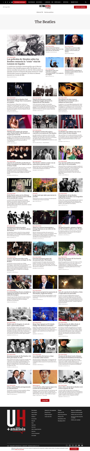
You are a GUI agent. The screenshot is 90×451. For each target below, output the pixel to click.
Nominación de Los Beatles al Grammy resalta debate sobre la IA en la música (74, 72)
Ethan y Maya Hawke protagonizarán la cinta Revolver (19, 387)
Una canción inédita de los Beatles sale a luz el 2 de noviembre (69, 163)
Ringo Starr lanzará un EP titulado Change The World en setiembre (43, 324)
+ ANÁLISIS (47, 2)
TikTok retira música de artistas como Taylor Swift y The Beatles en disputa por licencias (18, 133)
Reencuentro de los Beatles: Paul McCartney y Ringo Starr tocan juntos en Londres (19, 101)
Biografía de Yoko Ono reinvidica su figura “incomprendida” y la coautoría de (54, 72)
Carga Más (45, 400)
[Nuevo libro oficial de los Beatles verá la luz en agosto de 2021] (70, 377)
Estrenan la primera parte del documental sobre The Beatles (42, 259)
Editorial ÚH (40, 12)
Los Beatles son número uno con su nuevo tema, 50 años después (69, 132)
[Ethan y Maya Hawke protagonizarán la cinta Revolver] (19, 377)
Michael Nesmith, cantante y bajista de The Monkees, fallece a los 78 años (70, 228)
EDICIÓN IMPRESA (80, 7)
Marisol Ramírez (46, 142)
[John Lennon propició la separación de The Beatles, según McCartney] (45, 282)
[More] (42, 2)
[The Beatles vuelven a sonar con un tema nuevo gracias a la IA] (45, 153)
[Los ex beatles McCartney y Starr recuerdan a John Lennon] (45, 346)
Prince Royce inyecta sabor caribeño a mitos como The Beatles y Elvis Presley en (72, 49)
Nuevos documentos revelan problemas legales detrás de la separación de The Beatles (42, 101)
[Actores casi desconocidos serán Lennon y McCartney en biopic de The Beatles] (19, 248)
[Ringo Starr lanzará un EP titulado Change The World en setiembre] (45, 314)
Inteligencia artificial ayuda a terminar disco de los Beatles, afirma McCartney (18, 229)
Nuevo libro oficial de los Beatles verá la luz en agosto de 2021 (70, 387)
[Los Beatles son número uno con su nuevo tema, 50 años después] (70, 122)
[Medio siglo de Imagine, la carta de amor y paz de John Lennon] (19, 314)
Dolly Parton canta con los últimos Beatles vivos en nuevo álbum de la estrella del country (19, 196)
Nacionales (35, 193)
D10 (52, 2)
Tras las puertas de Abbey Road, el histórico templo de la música (69, 324)
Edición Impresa (36, 385)
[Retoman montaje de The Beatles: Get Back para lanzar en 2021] (19, 346)
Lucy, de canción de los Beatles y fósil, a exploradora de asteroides (70, 292)
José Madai (45, 395)
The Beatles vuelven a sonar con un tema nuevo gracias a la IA (44, 163)
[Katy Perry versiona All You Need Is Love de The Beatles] (70, 248)
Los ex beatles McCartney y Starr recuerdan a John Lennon (43, 356)
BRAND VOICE (74, 2)
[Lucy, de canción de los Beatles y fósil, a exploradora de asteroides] (70, 282)
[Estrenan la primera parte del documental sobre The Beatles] (45, 248)
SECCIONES (39, 2)
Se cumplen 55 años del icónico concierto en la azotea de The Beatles (44, 132)
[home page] (45, 7)
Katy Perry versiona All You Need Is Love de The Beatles (69, 259)
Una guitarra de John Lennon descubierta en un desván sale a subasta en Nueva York (68, 101)
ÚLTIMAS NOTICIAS (19, 2)
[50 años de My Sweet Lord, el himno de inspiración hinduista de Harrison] (70, 346)
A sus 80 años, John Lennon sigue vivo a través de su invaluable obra (45, 387)
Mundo (59, 225)
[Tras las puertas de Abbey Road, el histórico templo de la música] (70, 314)
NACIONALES (31, 2)
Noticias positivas (48, 12)
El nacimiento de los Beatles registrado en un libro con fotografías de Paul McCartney (70, 196)
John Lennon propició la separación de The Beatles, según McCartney (45, 292)
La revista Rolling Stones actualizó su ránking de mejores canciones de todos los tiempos (19, 293)
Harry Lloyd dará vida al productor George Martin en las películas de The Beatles (54, 49)
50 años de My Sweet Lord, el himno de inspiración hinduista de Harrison (70, 356)
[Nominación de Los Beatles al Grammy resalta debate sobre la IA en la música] (74, 62)
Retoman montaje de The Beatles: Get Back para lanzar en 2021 (19, 356)
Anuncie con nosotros (50, 410)
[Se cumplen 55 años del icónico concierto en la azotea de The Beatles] (45, 122)
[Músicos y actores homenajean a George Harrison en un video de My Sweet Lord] (45, 217)
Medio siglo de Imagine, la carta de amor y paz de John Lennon (18, 324)
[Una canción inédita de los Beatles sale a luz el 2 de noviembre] (70, 153)
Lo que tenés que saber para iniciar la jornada (44, 195)
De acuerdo (74, 448)
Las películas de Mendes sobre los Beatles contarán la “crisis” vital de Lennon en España (23, 61)
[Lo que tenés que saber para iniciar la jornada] (45, 185)
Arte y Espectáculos (11, 57)
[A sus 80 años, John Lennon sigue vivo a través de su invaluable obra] (45, 377)
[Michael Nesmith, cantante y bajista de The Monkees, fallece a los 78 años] (70, 217)
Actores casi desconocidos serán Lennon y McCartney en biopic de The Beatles (19, 260)
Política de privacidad (19, 449)
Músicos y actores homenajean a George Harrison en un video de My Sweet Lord (44, 229)
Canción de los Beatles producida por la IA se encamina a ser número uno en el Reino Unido (19, 164)
